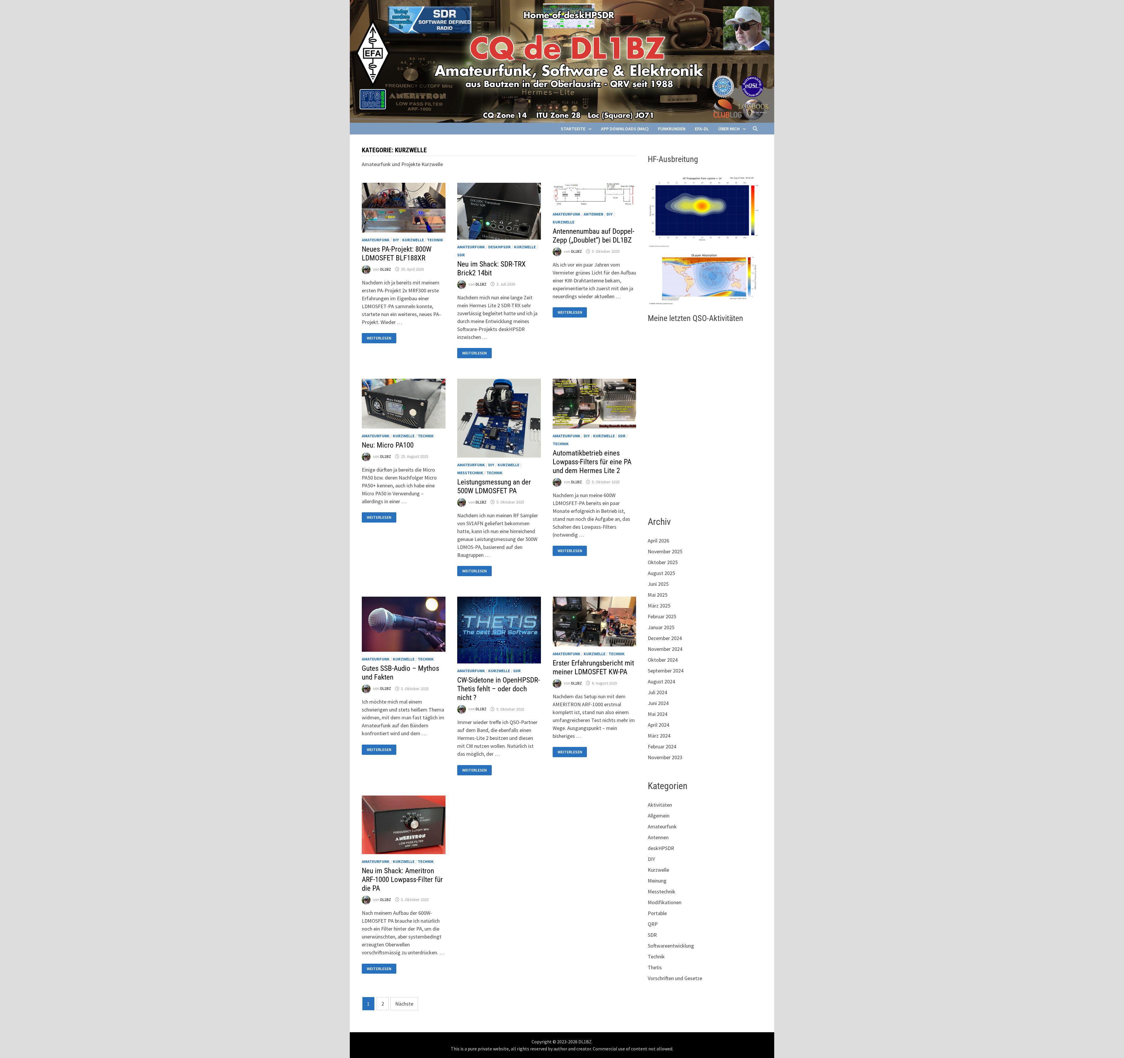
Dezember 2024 (665, 638)
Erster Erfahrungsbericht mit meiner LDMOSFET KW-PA (593, 667)
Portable (657, 913)
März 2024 (659, 735)
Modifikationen (664, 902)
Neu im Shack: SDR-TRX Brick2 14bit (491, 268)
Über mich (729, 129)
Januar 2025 (661, 627)
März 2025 (659, 605)
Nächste (404, 1003)
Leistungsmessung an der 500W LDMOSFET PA (494, 486)
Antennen (593, 214)
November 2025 (665, 551)
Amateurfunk (376, 240)
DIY (396, 240)
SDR (461, 254)
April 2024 (658, 724)
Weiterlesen (378, 338)
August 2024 (661, 681)
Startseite (573, 129)
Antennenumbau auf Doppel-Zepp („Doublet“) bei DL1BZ (593, 235)
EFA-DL (702, 129)
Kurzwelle (413, 240)
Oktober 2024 (663, 659)
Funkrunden (672, 129)
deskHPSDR (499, 247)
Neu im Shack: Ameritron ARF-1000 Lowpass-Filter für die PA (402, 879)
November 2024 (665, 649)
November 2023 (665, 757)
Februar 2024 (662, 746)
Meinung (657, 880)
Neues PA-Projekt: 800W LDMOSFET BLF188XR (396, 253)
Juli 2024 (657, 692)
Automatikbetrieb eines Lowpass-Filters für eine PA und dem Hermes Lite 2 (592, 462)
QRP (653, 924)
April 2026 (658, 540)
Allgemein (658, 815)
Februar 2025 (662, 616)
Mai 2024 (657, 714)
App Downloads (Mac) (625, 129)
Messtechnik (470, 472)
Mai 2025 (657, 594)
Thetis (655, 967)
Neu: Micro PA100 (388, 445)
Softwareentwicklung (671, 945)
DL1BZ (385, 269)
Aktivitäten (660, 804)
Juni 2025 (658, 584)
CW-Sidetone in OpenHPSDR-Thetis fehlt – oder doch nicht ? (498, 689)
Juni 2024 (658, 703)
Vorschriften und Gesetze (675, 978)
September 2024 (665, 670)
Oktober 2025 (663, 562)
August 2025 (661, 573)
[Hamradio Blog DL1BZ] (562, 60)
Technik (435, 240)
